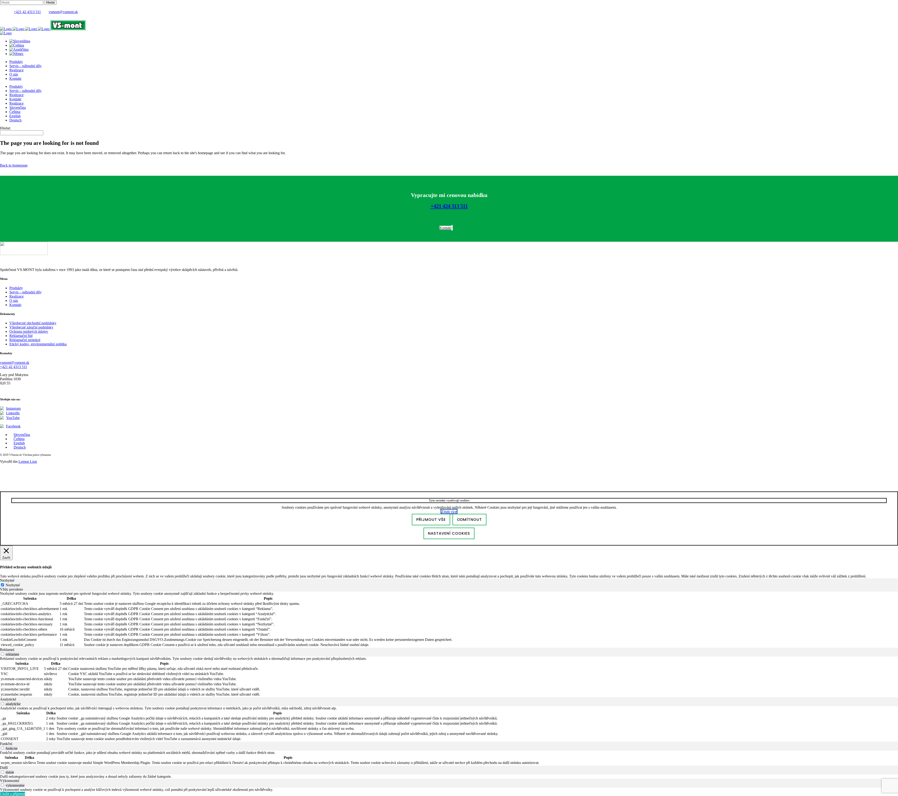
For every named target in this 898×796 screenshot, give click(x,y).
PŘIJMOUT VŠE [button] (431, 519)
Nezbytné (13, 585)
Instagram (13, 408)
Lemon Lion (27, 462)
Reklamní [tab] (7, 650)
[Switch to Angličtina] (19, 49)
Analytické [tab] (8, 699)
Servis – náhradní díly (25, 292)
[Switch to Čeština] (16, 45)
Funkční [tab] (6, 744)
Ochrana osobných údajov (28, 331)
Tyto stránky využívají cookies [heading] (449, 500)
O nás (13, 301)
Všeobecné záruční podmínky (31, 327)
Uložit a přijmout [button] (12, 794)
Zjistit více (449, 512)
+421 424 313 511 (449, 206)
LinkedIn (13, 413)
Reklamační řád (21, 336)
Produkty (16, 288)
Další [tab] (4, 768)
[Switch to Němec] (16, 54)
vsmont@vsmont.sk (63, 12)
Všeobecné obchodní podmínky (32, 323)
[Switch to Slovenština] (19, 41)
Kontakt (15, 305)
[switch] (2, 654)
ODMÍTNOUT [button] (469, 519)
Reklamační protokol (24, 340)
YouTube (13, 418)
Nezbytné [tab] (7, 580)
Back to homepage (14, 165)
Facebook (13, 426)
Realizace (16, 296)
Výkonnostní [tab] (9, 781)
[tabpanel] (449, 620)
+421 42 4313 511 (27, 12)
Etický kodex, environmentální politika (38, 344)
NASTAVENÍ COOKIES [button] (449, 533)
